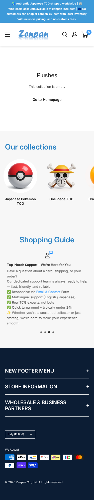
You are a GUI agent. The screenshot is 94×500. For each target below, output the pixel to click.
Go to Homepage (47, 99)
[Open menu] (7, 35)
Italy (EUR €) (16, 434)
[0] (85, 35)
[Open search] (65, 34)
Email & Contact (47, 292)
